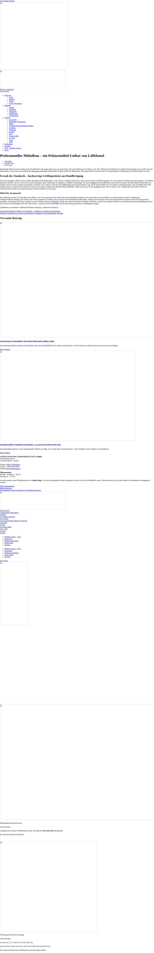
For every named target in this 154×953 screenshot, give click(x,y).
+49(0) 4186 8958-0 (13, 465)
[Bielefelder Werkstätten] (9, 513)
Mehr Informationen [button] (7, 486)
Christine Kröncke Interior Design (21, 126)
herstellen (97, 187)
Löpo (11, 140)
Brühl (11, 124)
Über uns (8, 95)
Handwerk (13, 112)
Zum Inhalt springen (7, 1)
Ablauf (11, 107)
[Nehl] (2, 533)
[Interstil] (3, 523)
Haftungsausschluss (11, 541)
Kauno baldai (14, 136)
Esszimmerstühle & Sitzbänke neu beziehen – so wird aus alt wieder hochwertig (30, 445)
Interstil (11, 132)
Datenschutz (9, 543)
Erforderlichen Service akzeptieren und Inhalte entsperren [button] (20, 490)
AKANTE (13, 120)
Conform (12, 128)
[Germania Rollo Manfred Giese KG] (13, 521)
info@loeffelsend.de (13, 469)
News (7, 150)
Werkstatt (12, 110)
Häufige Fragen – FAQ (13, 537)
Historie (12, 99)
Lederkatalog (13, 116)
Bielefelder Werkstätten (17, 122)
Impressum (8, 539)
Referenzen (9, 144)
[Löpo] (3, 531)
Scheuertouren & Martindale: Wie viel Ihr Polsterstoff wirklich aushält (27, 341)
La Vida (12, 138)
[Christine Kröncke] (7, 517)
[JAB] (2, 525)
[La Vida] (4, 529)
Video (11, 101)
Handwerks (35, 171)
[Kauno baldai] (5, 527)
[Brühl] (3, 515)
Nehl (11, 142)
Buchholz (55, 202)
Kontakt (7, 146)
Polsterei (8, 105)
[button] (77, 92)
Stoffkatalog (13, 114)
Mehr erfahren (5, 349)
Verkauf (7, 118)
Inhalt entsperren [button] (6, 488)
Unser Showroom (15, 103)
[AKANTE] (4, 511)
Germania (12, 130)
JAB (10, 134)
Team (11, 97)
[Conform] (4, 519)
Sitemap (7, 545)
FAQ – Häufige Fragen (13, 148)
